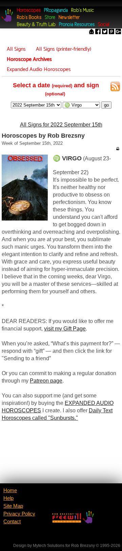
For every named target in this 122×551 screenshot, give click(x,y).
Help (8, 498)
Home (10, 490)
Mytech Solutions (48, 545)
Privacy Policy (19, 513)
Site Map (13, 506)
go (106, 105)
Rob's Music (82, 10)
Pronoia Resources (77, 25)
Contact (12, 521)
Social (103, 25)
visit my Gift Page (65, 328)
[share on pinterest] (111, 32)
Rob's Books (29, 18)
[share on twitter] (104, 32)
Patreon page (46, 381)
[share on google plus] (118, 32)
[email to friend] (91, 32)
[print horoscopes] (117, 148)
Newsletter (69, 18)
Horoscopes (29, 10)
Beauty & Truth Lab (36, 25)
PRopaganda (56, 10)
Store (50, 18)
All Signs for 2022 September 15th (61, 125)
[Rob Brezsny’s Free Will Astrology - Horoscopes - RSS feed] (115, 88)
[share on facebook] (98, 32)
